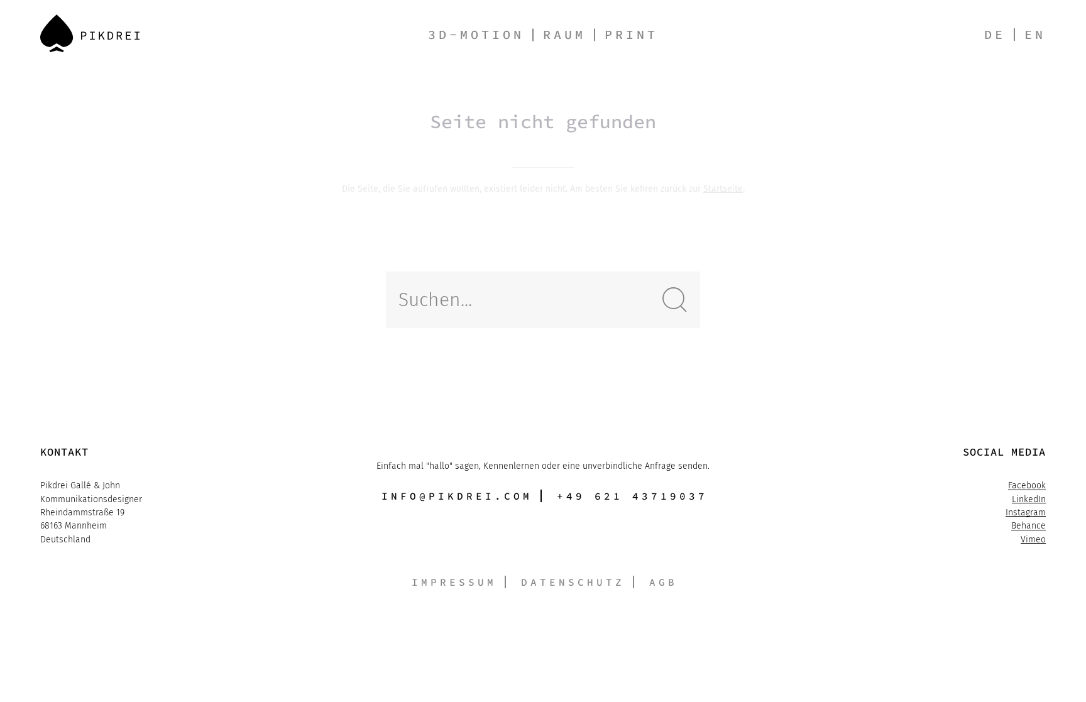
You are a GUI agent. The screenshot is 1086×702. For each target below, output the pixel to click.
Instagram (1026, 512)
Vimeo (1033, 539)
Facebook (1027, 485)
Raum (564, 34)
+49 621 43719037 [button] (632, 496)
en (1035, 34)
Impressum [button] (454, 582)
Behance (1028, 525)
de (995, 34)
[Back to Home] (90, 33)
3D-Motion (476, 34)
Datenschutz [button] (573, 582)
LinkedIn (1029, 499)
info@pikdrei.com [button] (456, 496)
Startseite (723, 189)
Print (631, 34)
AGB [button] (663, 582)
